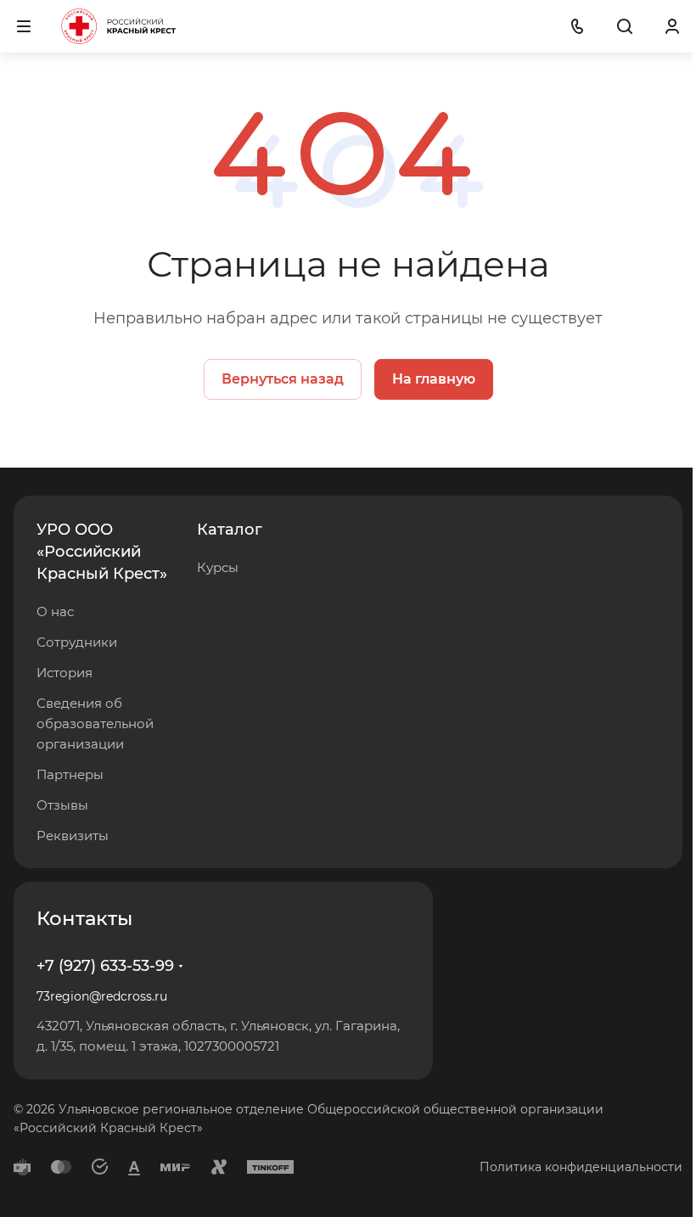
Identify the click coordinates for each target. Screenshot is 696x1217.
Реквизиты (72, 835)
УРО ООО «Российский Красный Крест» (101, 551)
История (64, 673)
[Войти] (672, 26)
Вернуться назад (283, 379)
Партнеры (70, 774)
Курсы (218, 567)
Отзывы (62, 805)
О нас (55, 611)
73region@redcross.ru (101, 996)
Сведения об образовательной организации (95, 723)
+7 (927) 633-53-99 (105, 965)
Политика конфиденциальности (581, 1167)
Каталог (229, 529)
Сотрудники (76, 642)
